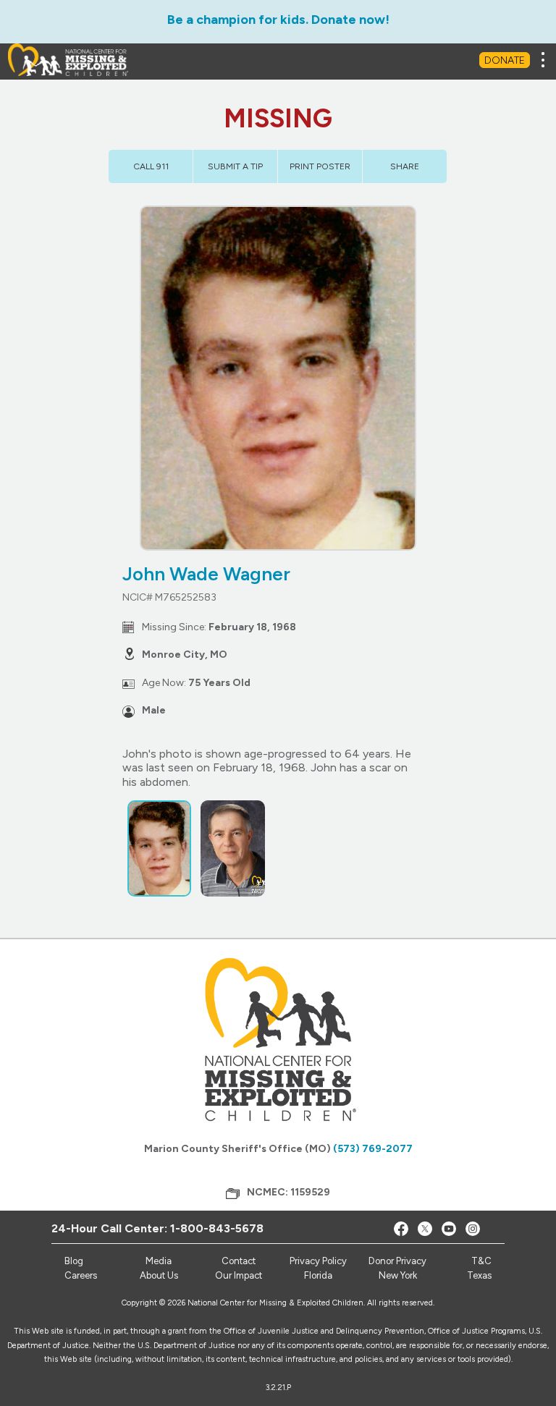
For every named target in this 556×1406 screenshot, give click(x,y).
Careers (80, 1275)
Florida (318, 1275)
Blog (73, 1260)
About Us (159, 1275)
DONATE (504, 60)
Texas (479, 1275)
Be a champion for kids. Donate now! (278, 19)
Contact (239, 1260)
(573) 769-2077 (373, 1149)
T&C (481, 1260)
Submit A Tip (235, 166)
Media (159, 1260)
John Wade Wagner (206, 573)
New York (398, 1275)
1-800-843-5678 (217, 1228)
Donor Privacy (397, 1260)
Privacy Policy (318, 1260)
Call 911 (151, 166)
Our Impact (238, 1275)
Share (404, 166)
